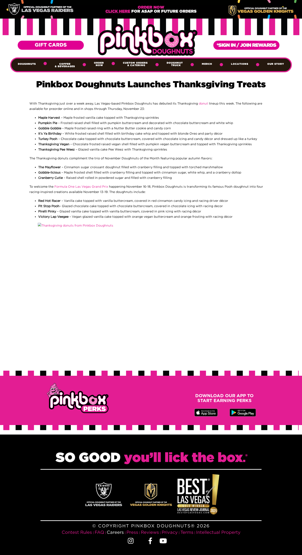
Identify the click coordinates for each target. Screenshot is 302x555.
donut (203, 103)
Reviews (150, 532)
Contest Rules (77, 532)
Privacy (170, 532)
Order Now (99, 64)
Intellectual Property (218, 532)
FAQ (99, 532)
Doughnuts (27, 64)
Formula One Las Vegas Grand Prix (81, 186)
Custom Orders (135, 64)
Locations (239, 64)
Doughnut (175, 64)
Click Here (117, 11)
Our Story (275, 64)
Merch (207, 64)
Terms (186, 532)
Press (132, 532)
